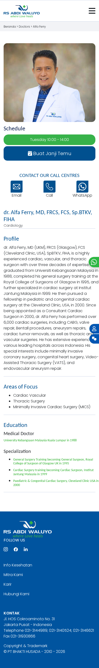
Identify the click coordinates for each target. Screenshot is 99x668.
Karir (8, 584)
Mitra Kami (13, 574)
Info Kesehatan (18, 565)
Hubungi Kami (16, 594)
